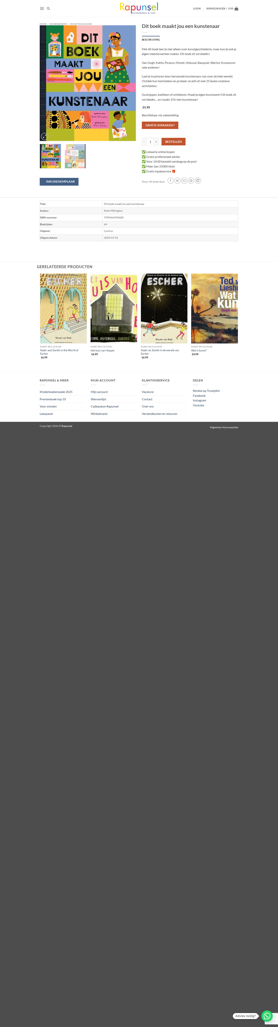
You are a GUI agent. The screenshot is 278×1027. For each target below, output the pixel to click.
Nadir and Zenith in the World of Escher (59, 352)
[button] (42, 8)
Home (43, 23)
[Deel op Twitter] (177, 180)
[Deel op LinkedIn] (198, 180)
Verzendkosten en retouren (159, 413)
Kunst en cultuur (81, 23)
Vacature (148, 392)
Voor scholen (48, 406)
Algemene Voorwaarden (224, 427)
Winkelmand (99, 413)
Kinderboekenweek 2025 (56, 392)
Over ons (148, 406)
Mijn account (99, 392)
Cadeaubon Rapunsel (105, 406)
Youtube (198, 405)
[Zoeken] (48, 8)
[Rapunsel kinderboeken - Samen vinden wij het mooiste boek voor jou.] (139, 8)
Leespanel (46, 413)
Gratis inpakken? (160, 125)
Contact (147, 399)
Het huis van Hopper (103, 350)
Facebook (199, 395)
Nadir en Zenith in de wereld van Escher (160, 352)
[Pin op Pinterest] (191, 180)
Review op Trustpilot (206, 390)
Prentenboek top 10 (53, 399)
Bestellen (173, 141)
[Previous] (46, 83)
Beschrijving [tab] (151, 39)
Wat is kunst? (199, 350)
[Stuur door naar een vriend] (184, 180)
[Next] (129, 83)
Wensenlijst (98, 399)
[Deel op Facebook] (171, 180)
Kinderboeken (58, 23)
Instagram (199, 400)
